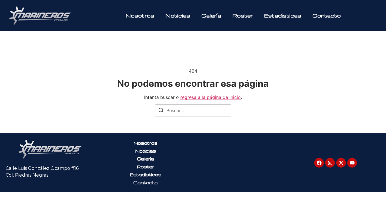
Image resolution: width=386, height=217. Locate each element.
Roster (242, 15)
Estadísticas (282, 15)
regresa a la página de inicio (210, 97)
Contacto (327, 15)
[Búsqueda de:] (193, 110)
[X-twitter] (341, 163)
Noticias (178, 15)
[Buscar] (161, 111)
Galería (211, 15)
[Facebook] (319, 163)
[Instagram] (330, 163)
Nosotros (140, 15)
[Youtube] (352, 163)
